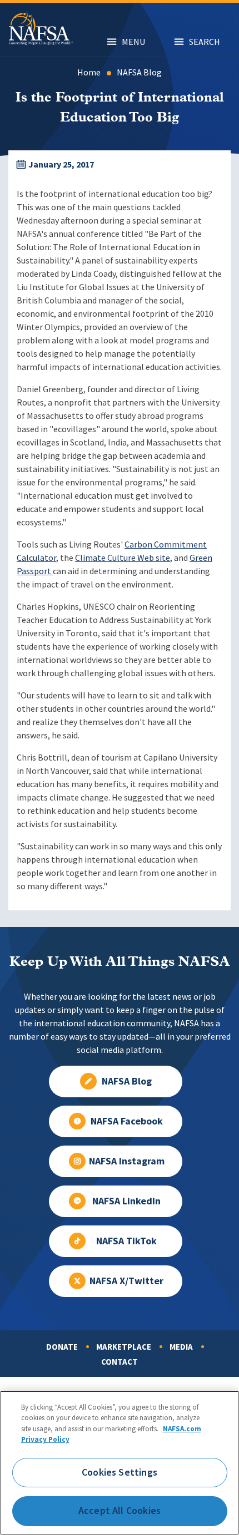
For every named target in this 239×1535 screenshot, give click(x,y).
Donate (62, 1346)
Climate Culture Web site (122, 558)
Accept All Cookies (119, 1510)
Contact (119, 1361)
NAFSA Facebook (127, 1121)
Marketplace (123, 1346)
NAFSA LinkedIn (126, 1201)
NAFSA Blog (139, 72)
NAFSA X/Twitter (126, 1281)
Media (181, 1346)
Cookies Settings (119, 1472)
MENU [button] (133, 42)
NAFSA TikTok (126, 1241)
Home (89, 72)
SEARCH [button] (204, 42)
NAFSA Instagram (127, 1161)
